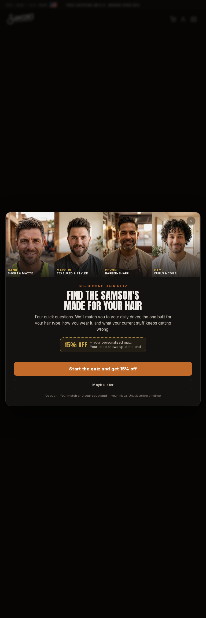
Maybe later (102, 384)
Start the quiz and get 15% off (103, 368)
